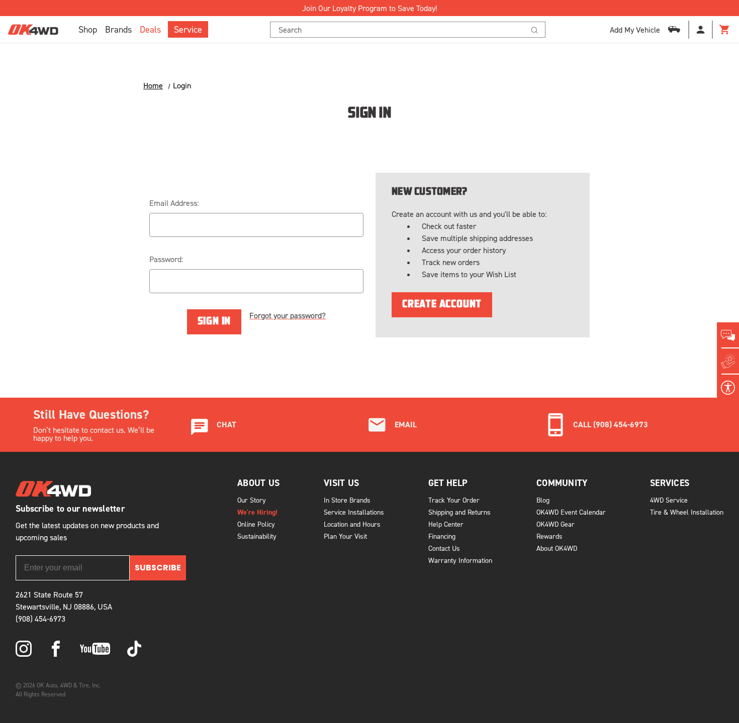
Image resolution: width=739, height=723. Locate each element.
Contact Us (444, 548)
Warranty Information (460, 560)
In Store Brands (347, 500)
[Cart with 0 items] (725, 30)
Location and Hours (352, 524)
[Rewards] (728, 361)
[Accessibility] (728, 388)
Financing (441, 536)
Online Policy (256, 524)
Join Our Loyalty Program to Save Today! (369, 8)
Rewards (549, 536)
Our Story (251, 500)
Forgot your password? (287, 315)
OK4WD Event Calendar (571, 512)
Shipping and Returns (459, 512)
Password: (166, 259)
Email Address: (174, 203)
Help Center (446, 524)
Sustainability (256, 536)
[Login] (701, 30)
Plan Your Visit (345, 536)
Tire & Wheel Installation (686, 512)
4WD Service (669, 500)
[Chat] (728, 335)
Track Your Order (454, 500)
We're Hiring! (257, 512)
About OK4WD (556, 548)
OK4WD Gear (555, 524)
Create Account (442, 305)
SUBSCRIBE (158, 567)
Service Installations (354, 512)
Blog (542, 500)
